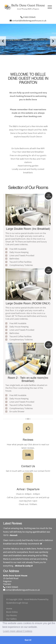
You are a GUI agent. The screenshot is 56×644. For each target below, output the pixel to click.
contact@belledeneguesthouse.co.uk (23, 589)
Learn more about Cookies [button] (17, 631)
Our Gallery (11, 618)
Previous (3, 41)
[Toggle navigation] (50, 7)
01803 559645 (11, 587)
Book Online (12, 612)
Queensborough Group (17, 602)
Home (9, 608)
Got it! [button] (28, 640)
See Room (48, 196)
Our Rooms (11, 615)
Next (53, 41)
